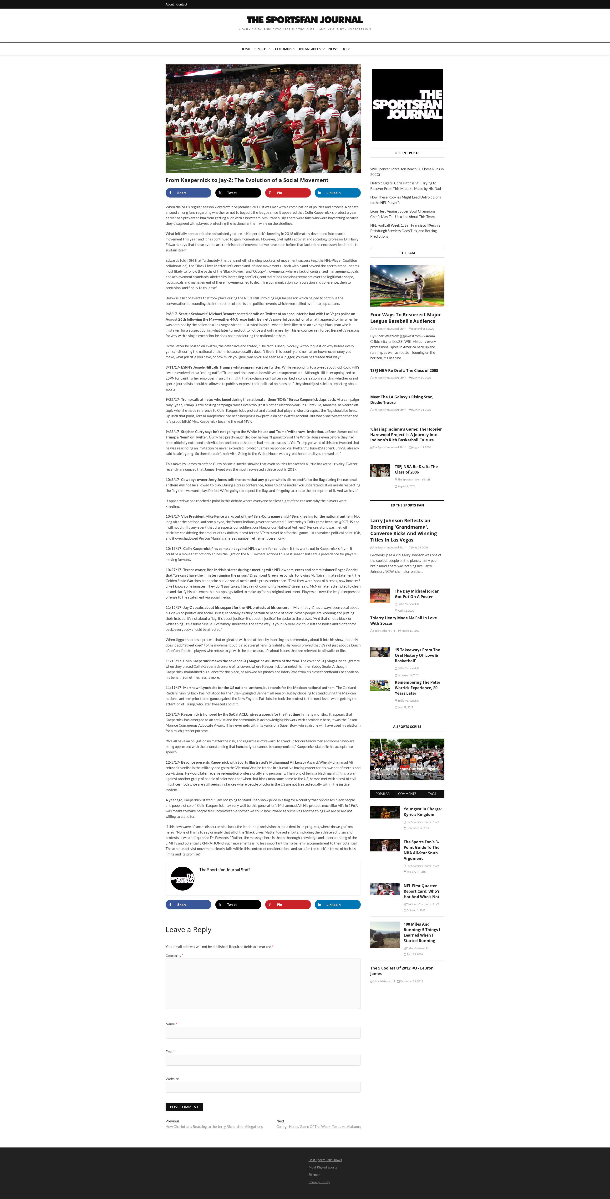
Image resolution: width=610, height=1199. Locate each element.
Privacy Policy (319, 1182)
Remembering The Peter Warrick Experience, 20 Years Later (417, 688)
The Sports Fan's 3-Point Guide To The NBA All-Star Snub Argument (421, 850)
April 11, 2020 (405, 610)
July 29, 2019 (405, 707)
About (170, 4)
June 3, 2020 (422, 774)
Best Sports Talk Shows (325, 1160)
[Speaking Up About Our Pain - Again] (407, 759)
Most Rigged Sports (323, 1167)
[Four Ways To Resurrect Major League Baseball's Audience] (407, 286)
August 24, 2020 (421, 409)
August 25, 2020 (421, 377)
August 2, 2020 (406, 486)
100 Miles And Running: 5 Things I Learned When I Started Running (422, 932)
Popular (383, 794)
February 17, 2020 (408, 675)
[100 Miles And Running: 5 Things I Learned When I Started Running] (385, 924)
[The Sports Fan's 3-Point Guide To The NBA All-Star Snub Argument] (385, 842)
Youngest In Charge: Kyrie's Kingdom (423, 811)
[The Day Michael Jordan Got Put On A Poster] (380, 596)
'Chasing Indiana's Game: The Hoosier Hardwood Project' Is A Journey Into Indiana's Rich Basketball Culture (406, 435)
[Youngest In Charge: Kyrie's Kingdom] (385, 809)
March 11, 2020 (410, 630)
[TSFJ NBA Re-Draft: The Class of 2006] (380, 470)
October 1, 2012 (415, 910)
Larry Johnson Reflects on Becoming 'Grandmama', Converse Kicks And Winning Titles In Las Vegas (403, 530)
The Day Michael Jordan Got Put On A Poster (417, 594)
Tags (432, 794)
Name (171, 1024)
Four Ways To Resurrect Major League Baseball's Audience (405, 317)
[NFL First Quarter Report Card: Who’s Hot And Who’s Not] (385, 886)
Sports (260, 49)
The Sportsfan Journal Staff (389, 328)
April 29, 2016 (414, 954)
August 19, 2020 (421, 447)
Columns (283, 49)
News (333, 49)
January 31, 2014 (416, 871)
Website (172, 1079)
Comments (407, 794)
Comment (174, 955)
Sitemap (314, 1175)
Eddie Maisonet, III (408, 603)
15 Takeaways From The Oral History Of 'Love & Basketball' (417, 655)
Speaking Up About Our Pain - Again (406, 768)
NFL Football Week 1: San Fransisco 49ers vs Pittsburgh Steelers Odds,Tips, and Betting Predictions (405, 230)
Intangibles (310, 49)
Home (245, 49)
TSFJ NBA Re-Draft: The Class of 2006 (416, 469)
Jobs (346, 49)
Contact (181, 4)
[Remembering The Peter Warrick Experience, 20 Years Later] (380, 685)
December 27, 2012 (411, 981)
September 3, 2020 (423, 328)
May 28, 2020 (420, 547)
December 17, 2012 (417, 827)
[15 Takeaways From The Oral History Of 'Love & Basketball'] (380, 652)
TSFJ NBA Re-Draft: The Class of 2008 (404, 370)
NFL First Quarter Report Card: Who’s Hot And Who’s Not (422, 891)
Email (171, 1051)
